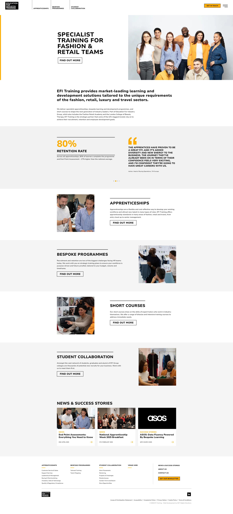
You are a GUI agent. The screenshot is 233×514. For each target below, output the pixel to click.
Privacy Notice (161, 500)
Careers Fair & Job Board (107, 481)
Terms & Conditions (185, 500)
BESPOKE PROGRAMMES (58, 7)
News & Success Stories (169, 465)
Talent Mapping (75, 473)
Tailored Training (75, 470)
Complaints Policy (149, 500)
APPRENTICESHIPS (41, 8)
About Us (162, 469)
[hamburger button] (225, 5)
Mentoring (102, 473)
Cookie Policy (172, 500)
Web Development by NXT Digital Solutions (177, 503)
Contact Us (163, 473)
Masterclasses (104, 478)
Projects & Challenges (106, 475)
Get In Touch (212, 6)
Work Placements (105, 470)
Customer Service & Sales (50, 470)
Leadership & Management (50, 475)
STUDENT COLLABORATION (78, 7)
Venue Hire (133, 465)
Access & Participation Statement (121, 500)
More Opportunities (105, 483)
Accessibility (138, 500)
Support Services (47, 473)
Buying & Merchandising (49, 478)
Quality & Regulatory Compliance (52, 483)
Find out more (70, 60)
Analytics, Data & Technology (51, 481)
